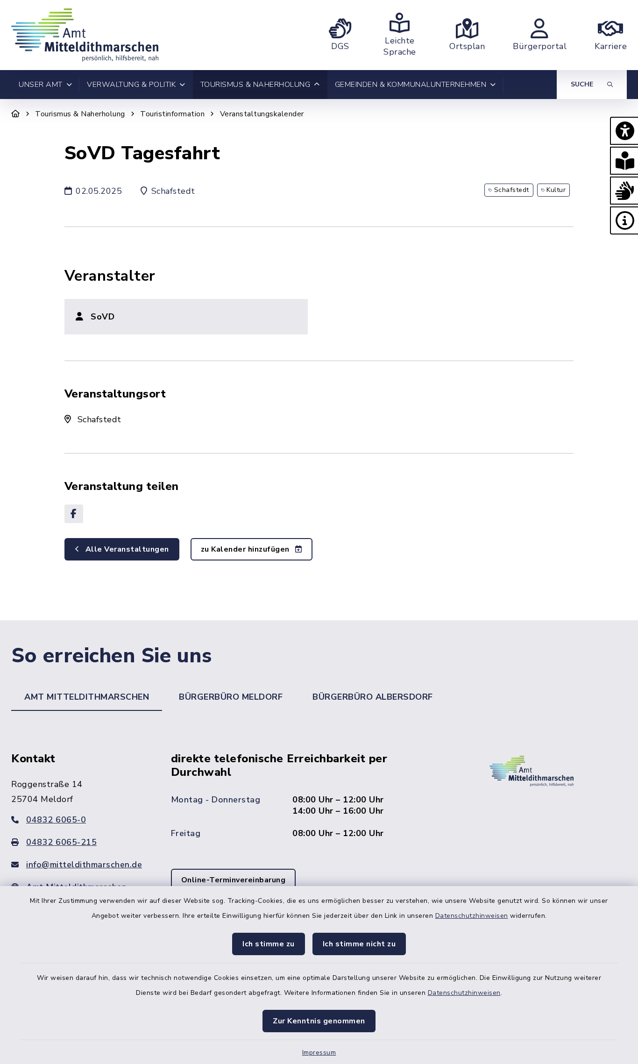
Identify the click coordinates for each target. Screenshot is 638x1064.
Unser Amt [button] (41, 84)
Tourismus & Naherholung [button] (255, 84)
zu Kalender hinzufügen (246, 549)
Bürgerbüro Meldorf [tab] (231, 696)
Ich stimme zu (268, 944)
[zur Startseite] (84, 35)
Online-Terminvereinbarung (233, 880)
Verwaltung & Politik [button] (131, 84)
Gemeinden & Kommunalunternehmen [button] (411, 84)
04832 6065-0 (56, 819)
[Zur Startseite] (15, 114)
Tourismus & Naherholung (80, 114)
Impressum (319, 1052)
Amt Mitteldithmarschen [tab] (86, 696)
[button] (624, 131)
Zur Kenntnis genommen (319, 1021)
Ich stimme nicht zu (359, 944)
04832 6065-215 (61, 842)
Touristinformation (172, 114)
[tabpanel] (319, 834)
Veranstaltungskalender (262, 114)
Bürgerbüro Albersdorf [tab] (372, 696)
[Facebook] (73, 513)
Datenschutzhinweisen (471, 915)
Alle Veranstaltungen (126, 549)
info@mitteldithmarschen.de (84, 864)
